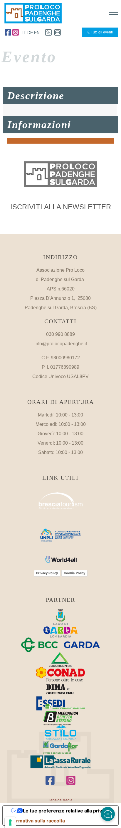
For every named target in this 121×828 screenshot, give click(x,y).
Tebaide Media (61, 800)
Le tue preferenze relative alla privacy (66, 811)
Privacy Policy (47, 573)
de (30, 32)
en (37, 32)
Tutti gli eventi (101, 32)
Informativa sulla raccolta (36, 821)
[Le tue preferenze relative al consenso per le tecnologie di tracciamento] (10, 822)
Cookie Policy (74, 573)
